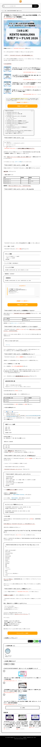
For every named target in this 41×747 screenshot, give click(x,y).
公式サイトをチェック (15, 323)
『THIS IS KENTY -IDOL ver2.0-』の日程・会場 (14, 113)
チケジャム (8, 344)
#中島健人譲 (36, 415)
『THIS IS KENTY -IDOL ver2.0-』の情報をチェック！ (15, 131)
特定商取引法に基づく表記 (31, 737)
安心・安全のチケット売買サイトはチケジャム (14, 133)
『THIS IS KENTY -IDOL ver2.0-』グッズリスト (13, 128)
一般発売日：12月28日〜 (10, 119)
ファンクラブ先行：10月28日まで (12, 118)
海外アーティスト (31, 727)
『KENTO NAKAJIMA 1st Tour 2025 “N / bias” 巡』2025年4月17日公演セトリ (19, 130)
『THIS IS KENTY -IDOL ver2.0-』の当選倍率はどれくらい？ (16, 123)
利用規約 (24, 737)
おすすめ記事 (7, 737)
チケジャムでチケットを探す (22, 633)
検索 (35, 6)
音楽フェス (18, 728)
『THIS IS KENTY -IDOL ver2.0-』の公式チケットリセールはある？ (17, 122)
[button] (30, 641)
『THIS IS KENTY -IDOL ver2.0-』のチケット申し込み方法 (16, 116)
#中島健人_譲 (10, 416)
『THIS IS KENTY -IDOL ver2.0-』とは (12, 112)
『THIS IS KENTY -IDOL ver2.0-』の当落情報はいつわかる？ (16, 120)
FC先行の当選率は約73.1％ (11, 125)
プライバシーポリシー (19, 737)
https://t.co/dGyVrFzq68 (30, 415)
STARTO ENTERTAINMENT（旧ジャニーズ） (10, 18)
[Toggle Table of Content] (31, 111)
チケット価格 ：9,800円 (10, 117)
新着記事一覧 (12, 737)
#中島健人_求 (14, 416)
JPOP (4, 728)
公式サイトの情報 (18, 161)
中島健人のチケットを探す (22, 106)
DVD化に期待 (9, 129)
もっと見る (29, 707)
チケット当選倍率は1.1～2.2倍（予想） (12, 124)
